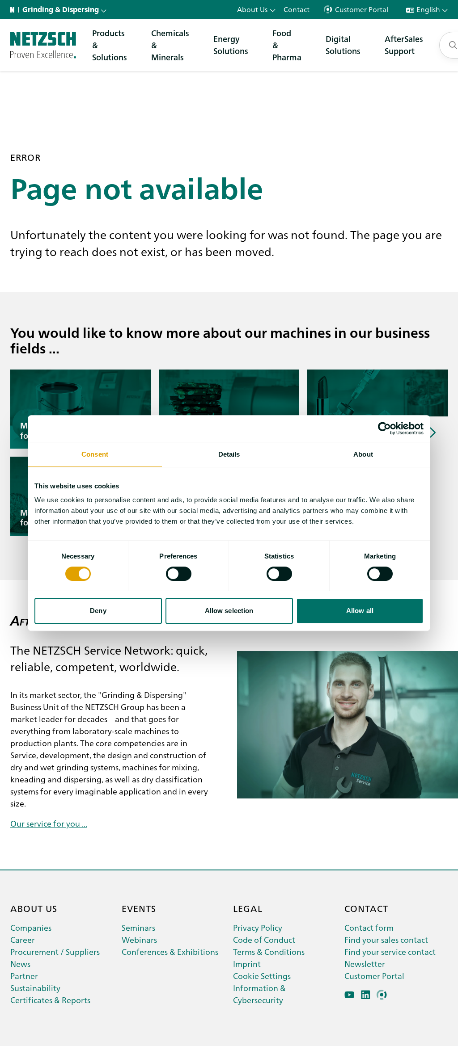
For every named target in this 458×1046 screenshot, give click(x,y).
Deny (98, 610)
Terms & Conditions (269, 951)
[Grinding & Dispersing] (43, 45)
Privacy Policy (257, 927)
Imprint (247, 963)
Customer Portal (374, 975)
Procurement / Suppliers (55, 951)
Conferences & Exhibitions (170, 951)
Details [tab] (229, 454)
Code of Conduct (264, 939)
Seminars (138, 927)
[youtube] (349, 995)
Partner (24, 975)
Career (22, 939)
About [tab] (363, 454)
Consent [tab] (94, 454)
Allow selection (229, 610)
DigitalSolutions (343, 44)
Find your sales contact (386, 939)
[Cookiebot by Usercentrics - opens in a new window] (384, 428)
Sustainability (35, 987)
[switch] (178, 574)
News (20, 963)
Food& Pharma (286, 45)
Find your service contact (390, 951)
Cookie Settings (262, 975)
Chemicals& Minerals (170, 45)
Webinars (139, 939)
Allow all (359, 610)
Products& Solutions (109, 45)
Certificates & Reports (50, 999)
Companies (30, 927)
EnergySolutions (230, 44)
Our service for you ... (48, 823)
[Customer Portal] (382, 995)
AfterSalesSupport (404, 44)
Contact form (369, 927)
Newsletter (364, 963)
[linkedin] (365, 995)
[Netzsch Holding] (14, 9)
